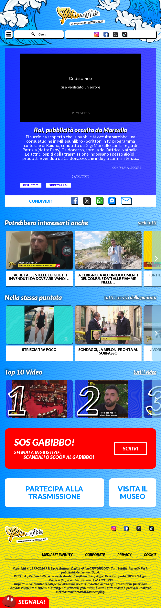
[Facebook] (106, 34)
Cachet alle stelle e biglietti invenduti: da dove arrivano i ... (39, 276)
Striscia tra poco (39, 349)
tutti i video (145, 372)
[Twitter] (115, 34)
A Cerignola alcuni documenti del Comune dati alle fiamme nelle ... (108, 278)
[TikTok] (124, 34)
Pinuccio (30, 185)
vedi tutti (147, 222)
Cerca (42, 34)
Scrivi (130, 448)
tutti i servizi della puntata (130, 297)
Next (156, 258)
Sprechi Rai (58, 185)
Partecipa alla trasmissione (54, 492)
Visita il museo (133, 492)
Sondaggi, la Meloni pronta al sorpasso (108, 351)
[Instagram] (96, 34)
